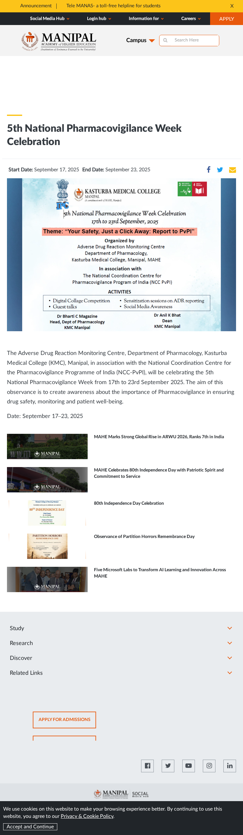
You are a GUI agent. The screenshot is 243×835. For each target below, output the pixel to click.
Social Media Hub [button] (47, 18)
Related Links (26, 673)
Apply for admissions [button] (67, 723)
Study (17, 628)
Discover (21, 658)
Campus (136, 40)
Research (21, 643)
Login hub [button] (97, 18)
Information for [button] (144, 18)
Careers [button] (189, 18)
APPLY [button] (231, 20)
